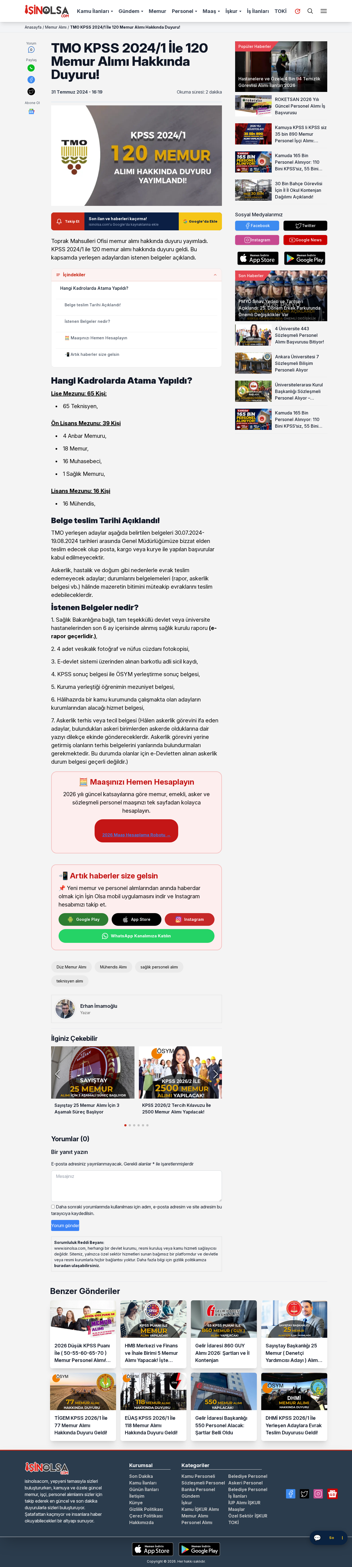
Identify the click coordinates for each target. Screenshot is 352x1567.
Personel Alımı (197, 1522)
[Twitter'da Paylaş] (31, 91)
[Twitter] (304, 1493)
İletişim (136, 1496)
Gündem (129, 11)
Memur (157, 11)
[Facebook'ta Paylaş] (31, 79)
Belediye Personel (247, 1476)
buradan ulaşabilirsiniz (76, 1265)
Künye (136, 1502)
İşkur (232, 11)
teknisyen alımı (70, 981)
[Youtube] (332, 1494)
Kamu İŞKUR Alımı (200, 1509)
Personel (182, 11)
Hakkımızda (141, 1522)
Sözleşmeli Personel (203, 1483)
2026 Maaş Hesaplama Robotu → (136, 834)
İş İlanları (258, 11)
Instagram (194, 919)
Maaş (209, 11)
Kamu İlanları (93, 11)
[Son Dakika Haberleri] (297, 11)
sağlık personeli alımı (159, 967)
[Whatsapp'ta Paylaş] (31, 67)
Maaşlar (236, 1509)
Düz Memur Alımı (71, 967)
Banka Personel (198, 1489)
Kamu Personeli (198, 1476)
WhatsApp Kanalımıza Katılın (141, 935)
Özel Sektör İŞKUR (247, 1516)
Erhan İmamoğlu (98, 1006)
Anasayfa (33, 27)
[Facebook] (290, 1493)
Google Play (88, 919)
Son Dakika (141, 1476)
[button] (215, 1074)
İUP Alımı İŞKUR (244, 1502)
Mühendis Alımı (113, 967)
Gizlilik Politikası (146, 1509)
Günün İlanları (144, 1489)
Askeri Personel (245, 1483)
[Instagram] (318, 1493)
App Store (140, 919)
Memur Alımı (56, 27)
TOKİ (280, 11)
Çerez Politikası (146, 1516)
